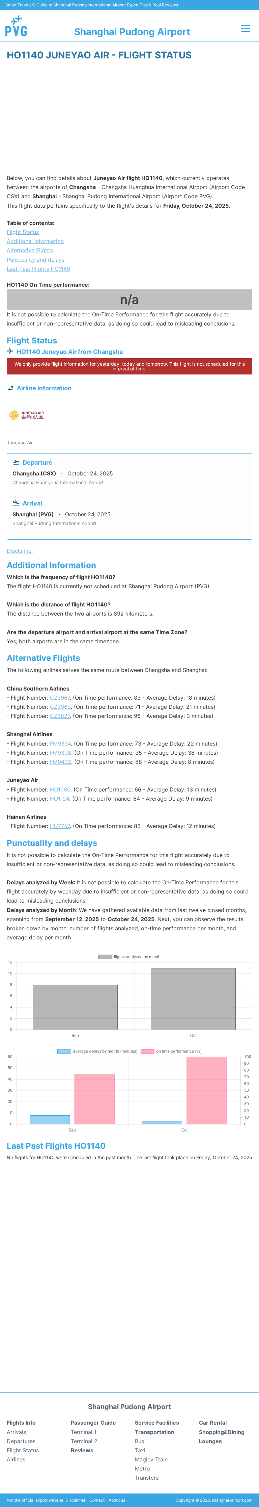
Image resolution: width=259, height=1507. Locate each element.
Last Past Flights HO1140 (38, 268)
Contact (97, 1500)
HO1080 (60, 789)
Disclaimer (75, 1500)
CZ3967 (60, 697)
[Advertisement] (129, 119)
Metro (142, 1468)
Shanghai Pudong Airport (132, 31)
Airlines (16, 1459)
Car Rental (213, 1422)
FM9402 (60, 761)
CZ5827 (60, 715)
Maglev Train (151, 1459)
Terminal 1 (83, 1432)
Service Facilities (157, 1422)
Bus (139, 1441)
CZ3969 (60, 706)
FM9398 (60, 752)
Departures (21, 1441)
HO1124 (59, 798)
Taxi (140, 1450)
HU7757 (60, 826)
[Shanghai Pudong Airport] (16, 25)
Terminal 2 (84, 1441)
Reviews (82, 1450)
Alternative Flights (30, 250)
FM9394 (60, 743)
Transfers (147, 1477)
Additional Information (35, 241)
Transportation (154, 1432)
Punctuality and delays (35, 259)
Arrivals (16, 1432)
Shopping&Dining (221, 1432)
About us (117, 1500)
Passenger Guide (93, 1422)
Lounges (210, 1441)
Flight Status (23, 232)
